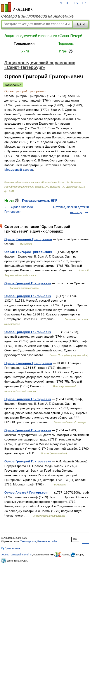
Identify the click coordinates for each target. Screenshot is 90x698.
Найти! (80, 24)
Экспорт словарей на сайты (16, 554)
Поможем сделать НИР (39, 200)
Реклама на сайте (47, 541)
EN (60, 3)
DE (68, 3)
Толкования (24, 43)
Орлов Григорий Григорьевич (27, 283)
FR (84, 3)
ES (76, 3)
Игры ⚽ (66, 51)
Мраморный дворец (18, 169)
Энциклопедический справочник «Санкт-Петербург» (45, 36)
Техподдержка (28, 541)
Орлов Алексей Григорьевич (26, 492)
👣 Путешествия (10, 548)
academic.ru (17, 7)
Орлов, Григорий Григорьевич (28, 239)
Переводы (65, 43)
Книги (24, 51)
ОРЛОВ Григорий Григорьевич (28, 252)
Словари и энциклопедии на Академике (37, 16)
